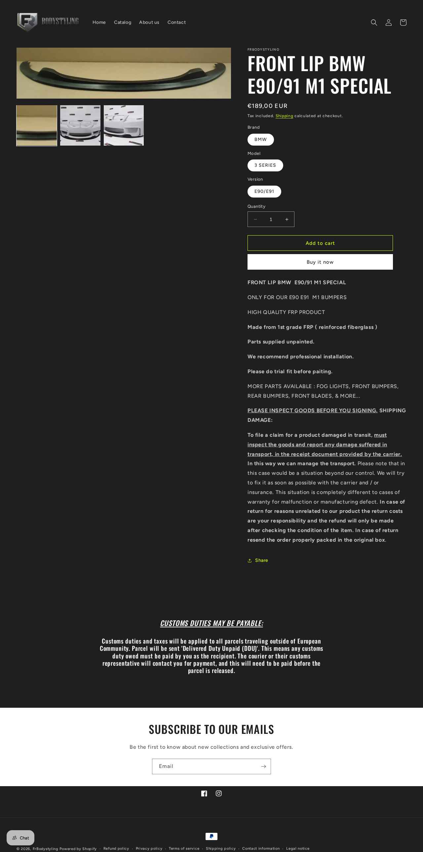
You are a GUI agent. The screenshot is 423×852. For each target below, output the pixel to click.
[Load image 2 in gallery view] (80, 125)
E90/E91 (264, 191)
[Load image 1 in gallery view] (37, 125)
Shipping (284, 115)
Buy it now (320, 262)
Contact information (261, 848)
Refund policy (116, 848)
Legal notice (297, 848)
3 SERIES (265, 165)
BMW (260, 139)
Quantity (256, 206)
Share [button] (261, 560)
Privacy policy (149, 848)
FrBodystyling (45, 849)
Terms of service (184, 848)
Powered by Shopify (78, 849)
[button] (374, 22)
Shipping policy (221, 848)
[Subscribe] (263, 766)
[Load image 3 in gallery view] (124, 125)
